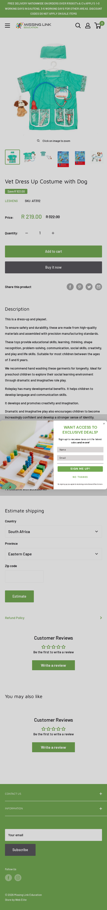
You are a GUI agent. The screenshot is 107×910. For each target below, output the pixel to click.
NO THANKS (80, 477)
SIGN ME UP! (80, 469)
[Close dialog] (104, 423)
